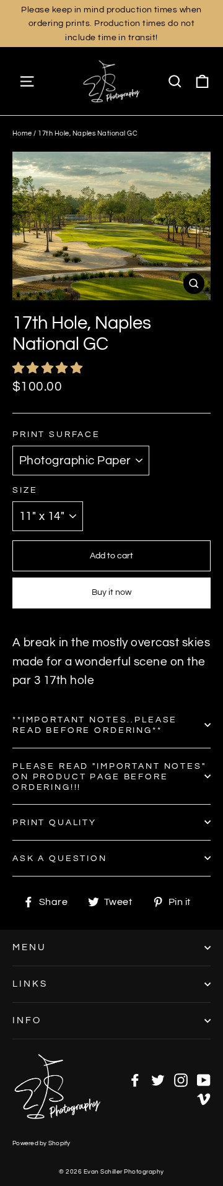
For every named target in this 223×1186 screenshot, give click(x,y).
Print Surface (56, 434)
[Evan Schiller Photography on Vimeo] (204, 1098)
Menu (29, 947)
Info (27, 1020)
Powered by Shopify (41, 1143)
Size (24, 490)
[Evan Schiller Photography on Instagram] (181, 1079)
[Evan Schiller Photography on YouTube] (204, 1079)
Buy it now (111, 592)
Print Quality (54, 822)
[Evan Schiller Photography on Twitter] (158, 1079)
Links (30, 984)
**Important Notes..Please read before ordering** (94, 725)
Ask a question (59, 858)
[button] (48, 368)
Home (22, 133)
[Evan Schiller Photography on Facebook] (135, 1079)
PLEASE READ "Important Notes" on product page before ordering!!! (109, 776)
